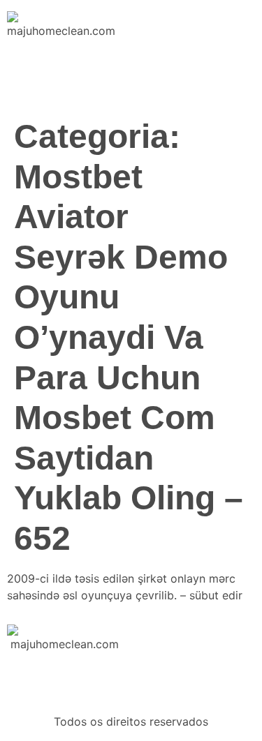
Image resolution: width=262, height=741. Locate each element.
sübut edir (215, 595)
